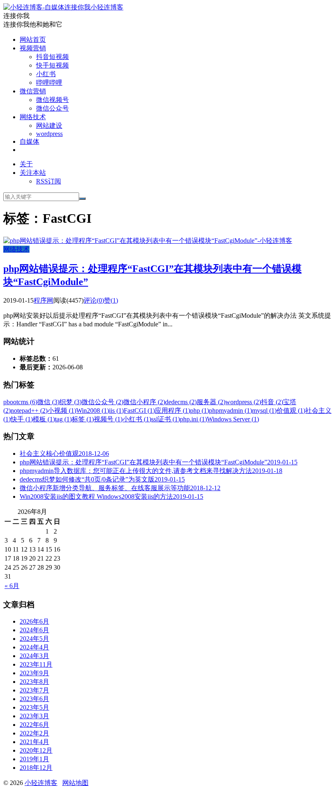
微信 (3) (48, 401)
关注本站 (33, 172)
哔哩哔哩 (49, 82)
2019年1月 (34, 759)
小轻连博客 (107, 7)
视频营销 (33, 48)
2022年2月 (34, 733)
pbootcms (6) (20, 401)
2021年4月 (34, 741)
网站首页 (33, 39)
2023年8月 (34, 681)
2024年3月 (34, 655)
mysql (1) (264, 410)
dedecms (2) (181, 401)
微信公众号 (52, 108)
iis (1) (116, 410)
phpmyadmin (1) (230, 410)
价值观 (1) (291, 410)
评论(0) (94, 300)
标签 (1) (83, 419)
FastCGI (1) (139, 410)
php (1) (199, 410)
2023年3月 (34, 716)
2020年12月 (36, 750)
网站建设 (49, 125)
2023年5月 (34, 707)
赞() (111, 300)
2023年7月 (34, 690)
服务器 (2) (211, 401)
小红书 (46, 73)
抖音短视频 (52, 56)
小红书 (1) (137, 419)
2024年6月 (34, 630)
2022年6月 (34, 724)
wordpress (49, 133)
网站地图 (75, 782)
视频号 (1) (108, 419)
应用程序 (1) (172, 410)
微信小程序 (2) (144, 401)
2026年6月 (34, 621)
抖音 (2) (272, 401)
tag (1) (63, 419)
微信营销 (33, 91)
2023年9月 (34, 673)
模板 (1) (44, 419)
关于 (26, 164)
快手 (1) (22, 419)
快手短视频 (52, 65)
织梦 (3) (70, 401)
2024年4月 (34, 647)
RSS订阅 (48, 181)
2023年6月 (34, 698)
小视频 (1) (62, 410)
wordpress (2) (243, 401)
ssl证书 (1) (165, 419)
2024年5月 (34, 638)
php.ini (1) (193, 419)
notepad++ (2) (29, 410)
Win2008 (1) (92, 410)
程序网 (43, 300)
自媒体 (29, 141)
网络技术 (33, 116)
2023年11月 (36, 664)
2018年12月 (36, 767)
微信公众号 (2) (102, 401)
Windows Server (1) (233, 419)
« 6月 (12, 585)
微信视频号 (52, 99)
